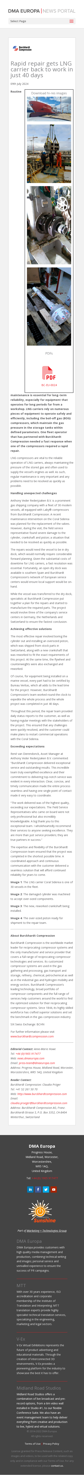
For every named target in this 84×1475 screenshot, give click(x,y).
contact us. (57, 1465)
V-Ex (21, 1339)
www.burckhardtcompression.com (32, 1036)
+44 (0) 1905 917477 (45, 1178)
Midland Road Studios (39, 1388)
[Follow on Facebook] (38, 1189)
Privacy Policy (51, 1443)
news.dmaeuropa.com (30, 1058)
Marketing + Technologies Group (47, 1230)
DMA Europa (29, 1241)
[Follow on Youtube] (54, 1189)
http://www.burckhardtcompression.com (42, 1094)
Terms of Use (33, 1443)
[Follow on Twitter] (46, 1189)
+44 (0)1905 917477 (28, 1053)
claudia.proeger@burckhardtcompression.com (39, 1103)
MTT (21, 1285)
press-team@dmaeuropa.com (37, 1063)
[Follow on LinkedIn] (30, 1189)
